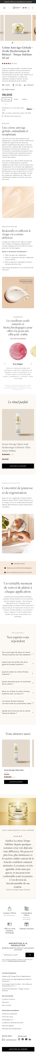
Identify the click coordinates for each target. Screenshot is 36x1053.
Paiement (5, 1002)
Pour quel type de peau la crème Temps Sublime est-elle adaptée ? (18, 653)
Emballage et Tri (8, 1020)
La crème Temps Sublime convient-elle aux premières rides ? (18, 702)
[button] (8, 777)
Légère (24, 99)
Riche (16, 99)
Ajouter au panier (18, 466)
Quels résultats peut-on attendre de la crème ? (17, 683)
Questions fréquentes (9, 1014)
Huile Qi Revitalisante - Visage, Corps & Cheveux (15, 990)
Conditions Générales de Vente (12, 1023)
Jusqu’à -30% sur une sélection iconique (18, 1)
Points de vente (7, 1017)
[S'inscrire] (30, 955)
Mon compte (6, 1005)
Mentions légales (8, 1026)
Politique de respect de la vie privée (17, 961)
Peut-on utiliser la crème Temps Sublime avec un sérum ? (18, 692)
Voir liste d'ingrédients (18, 338)
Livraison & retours (8, 999)
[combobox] (24, 7)
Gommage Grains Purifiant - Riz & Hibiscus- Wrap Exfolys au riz (17, 985)
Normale (7, 99)
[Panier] (32, 8)
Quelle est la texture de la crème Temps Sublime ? (18, 712)
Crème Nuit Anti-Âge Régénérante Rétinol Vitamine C (16, 980)
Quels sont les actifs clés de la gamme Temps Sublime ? (18, 663)
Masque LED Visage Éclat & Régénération (16, 976)
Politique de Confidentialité (11, 1029)
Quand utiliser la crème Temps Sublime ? (17, 673)
